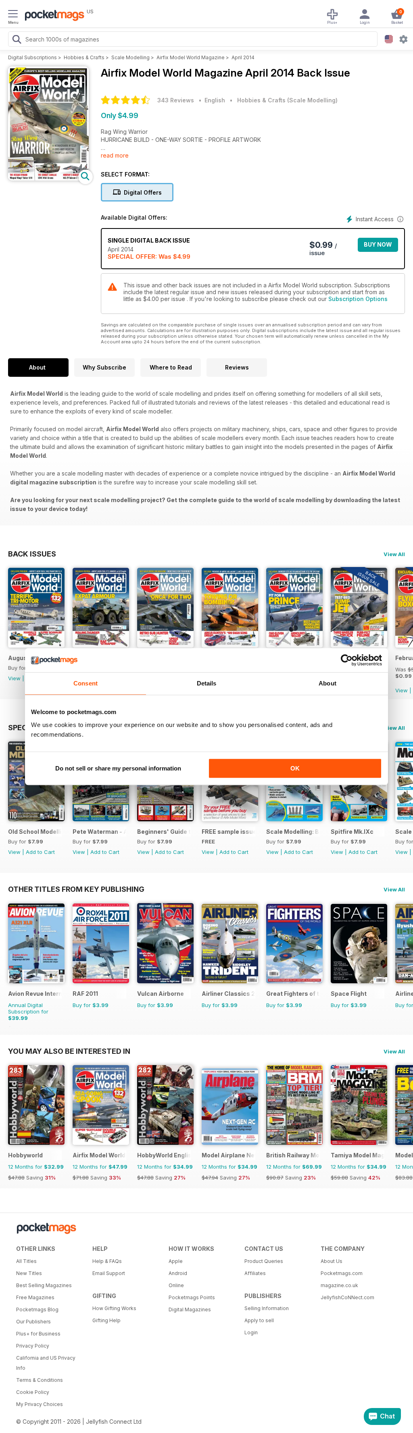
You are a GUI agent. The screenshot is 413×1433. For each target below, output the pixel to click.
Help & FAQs (107, 1261)
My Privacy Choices (39, 1404)
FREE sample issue (228, 831)
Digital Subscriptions (32, 57)
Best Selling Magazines (44, 1285)
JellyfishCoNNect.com (347, 1297)
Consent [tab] (85, 683)
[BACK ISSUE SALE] (359, 645)
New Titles (29, 1273)
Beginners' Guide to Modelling (164, 831)
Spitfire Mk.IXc (352, 831)
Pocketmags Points (192, 1297)
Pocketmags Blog (37, 1309)
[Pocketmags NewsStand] (52, 16)
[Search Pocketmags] (16, 40)
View (14, 678)
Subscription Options (358, 298)
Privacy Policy (32, 1346)
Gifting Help (106, 1320)
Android (178, 1273)
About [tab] (327, 683)
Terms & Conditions (39, 1380)
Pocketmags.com (342, 1273)
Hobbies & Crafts (84, 57)
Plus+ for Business (38, 1334)
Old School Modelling (35, 831)
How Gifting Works (114, 1308)
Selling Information (266, 1308)
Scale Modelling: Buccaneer (293, 831)
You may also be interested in (69, 1051)
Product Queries (263, 1261)
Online (176, 1285)
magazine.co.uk (339, 1285)
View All (394, 554)
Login (251, 1332)
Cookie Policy (32, 1392)
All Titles (26, 1261)
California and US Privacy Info (45, 1363)
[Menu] (13, 15)
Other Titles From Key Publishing (76, 889)
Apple (176, 1261)
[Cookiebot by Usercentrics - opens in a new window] (346, 660)
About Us (331, 1261)
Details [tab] (207, 683)
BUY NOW (378, 244)
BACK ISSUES (32, 554)
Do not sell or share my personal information (118, 768)
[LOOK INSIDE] (48, 178)
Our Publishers (33, 1322)
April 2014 (243, 57)
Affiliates (255, 1273)
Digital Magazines (190, 1309)
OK (295, 768)
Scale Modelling (130, 57)
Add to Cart (40, 852)
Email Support (108, 1273)
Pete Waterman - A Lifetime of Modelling (99, 831)
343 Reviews (175, 100)
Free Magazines (35, 1297)
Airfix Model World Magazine (190, 57)
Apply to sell (259, 1320)
